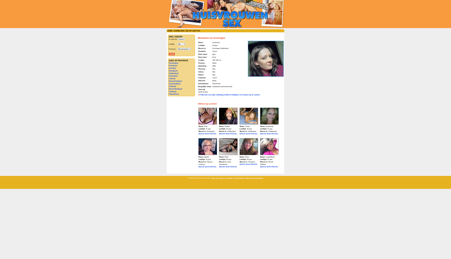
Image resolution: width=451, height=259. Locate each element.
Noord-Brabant (175, 89)
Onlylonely (269, 126)
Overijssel (173, 71)
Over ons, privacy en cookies (222, 178)
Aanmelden (179, 31)
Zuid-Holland (174, 84)
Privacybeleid (239, 178)
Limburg (172, 91)
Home (169, 31)
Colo (205, 126)
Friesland (173, 66)
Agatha (206, 157)
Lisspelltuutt (270, 157)
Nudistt (227, 126)
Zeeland (172, 86)
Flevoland (173, 76)
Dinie (226, 157)
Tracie (247, 126)
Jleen (247, 157)
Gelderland (174, 73)
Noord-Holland (175, 81)
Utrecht (172, 79)
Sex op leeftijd (193, 31)
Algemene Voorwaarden (254, 178)
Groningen (173, 63)
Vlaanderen (174, 94)
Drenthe (172, 68)
